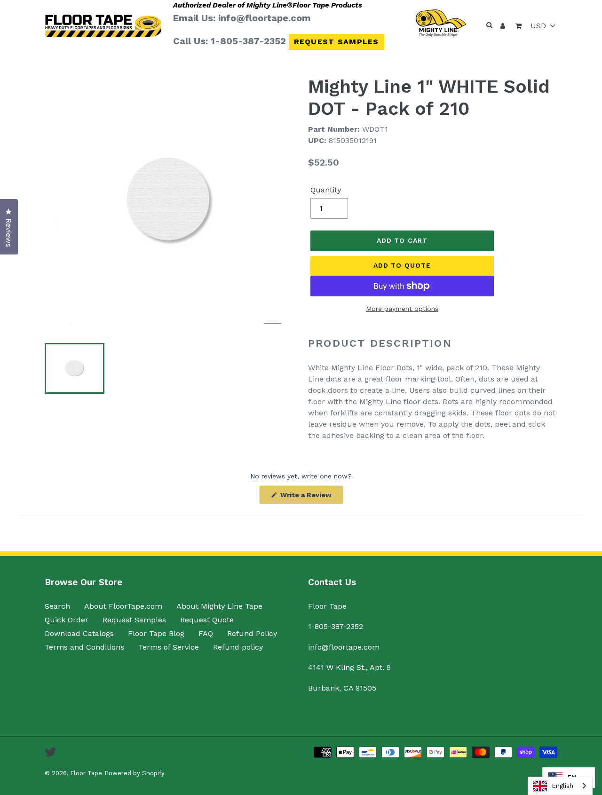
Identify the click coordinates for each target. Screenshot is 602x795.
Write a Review (310, 497)
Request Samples (336, 41)
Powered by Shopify (134, 773)
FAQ (205, 633)
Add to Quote (402, 265)
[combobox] (560, 786)
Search (57, 606)
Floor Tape (86, 773)
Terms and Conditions (84, 647)
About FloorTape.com (123, 606)
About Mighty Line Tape (219, 606)
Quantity (325, 189)
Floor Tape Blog (156, 633)
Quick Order (66, 619)
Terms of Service (168, 647)
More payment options (402, 308)
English (562, 785)
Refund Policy (252, 633)
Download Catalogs (79, 633)
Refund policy (238, 647)
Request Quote (207, 619)
